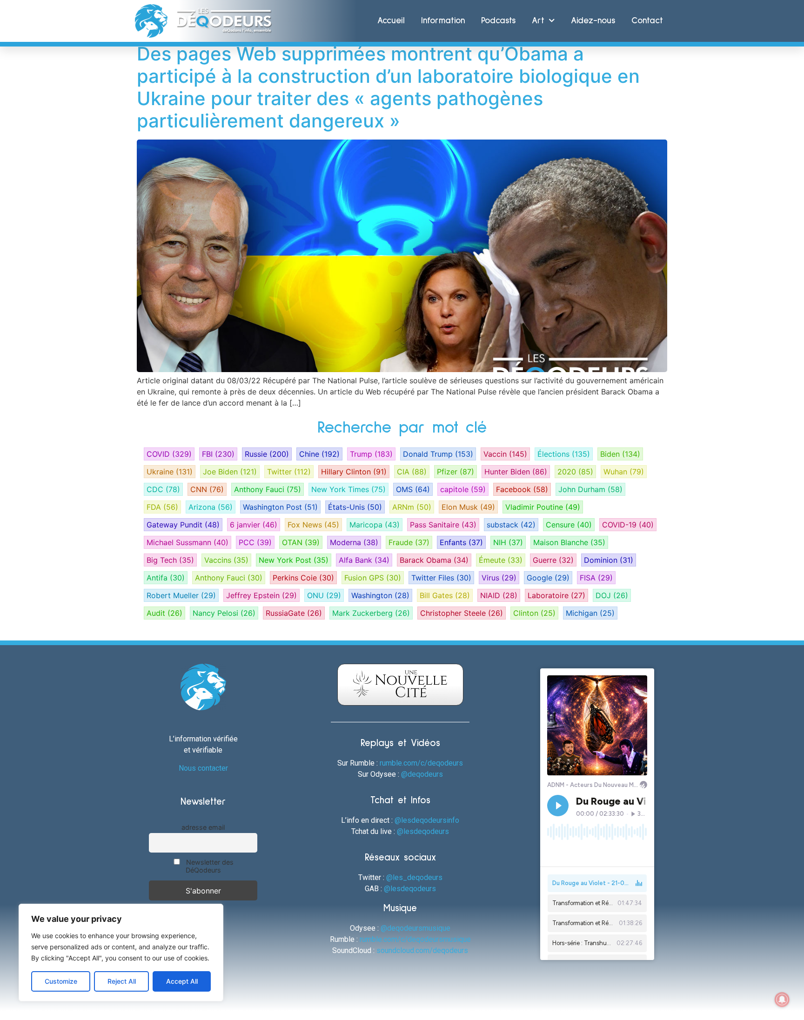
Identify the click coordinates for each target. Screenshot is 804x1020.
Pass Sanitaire (443, 524)
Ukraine (170, 471)
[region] (121, 952)
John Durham (590, 489)
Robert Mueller (181, 595)
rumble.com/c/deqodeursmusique (415, 939)
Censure (569, 524)
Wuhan (623, 471)
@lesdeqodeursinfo (427, 820)
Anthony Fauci (267, 489)
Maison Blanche (569, 542)
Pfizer (455, 471)
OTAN (301, 542)
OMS (413, 489)
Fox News (313, 524)
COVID (169, 454)
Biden (620, 454)
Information (443, 20)
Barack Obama (434, 560)
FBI (218, 454)
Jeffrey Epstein (261, 595)
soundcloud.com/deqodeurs (422, 950)
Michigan (590, 613)
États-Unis (355, 507)
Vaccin (505, 454)
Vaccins (226, 560)
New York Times (348, 489)
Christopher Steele (461, 613)
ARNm (411, 507)
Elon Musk (468, 507)
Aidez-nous (593, 20)
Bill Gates (445, 595)
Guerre (553, 560)
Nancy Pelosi (224, 613)
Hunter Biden (515, 471)
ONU (324, 595)
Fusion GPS (372, 577)
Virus (499, 577)
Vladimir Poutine (542, 507)
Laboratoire (556, 595)
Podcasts (498, 20)
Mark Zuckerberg (371, 613)
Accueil (391, 20)
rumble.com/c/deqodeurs (421, 763)
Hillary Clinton (354, 471)
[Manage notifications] (782, 999)
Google (548, 577)
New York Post (293, 560)
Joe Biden (230, 471)
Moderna (354, 542)
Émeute (501, 560)
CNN (207, 489)
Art (538, 20)
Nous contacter (203, 768)
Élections (563, 454)
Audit (164, 613)
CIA (412, 471)
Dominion (608, 560)
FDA (162, 507)
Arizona (210, 507)
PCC (255, 542)
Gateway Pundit (183, 524)
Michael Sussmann (187, 542)
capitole (463, 489)
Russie (267, 454)
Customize (61, 981)
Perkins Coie (303, 577)
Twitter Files (441, 577)
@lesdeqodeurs (423, 831)
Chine (319, 454)
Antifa (166, 577)
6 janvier (253, 524)
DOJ (612, 595)
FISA (596, 577)
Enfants (461, 542)
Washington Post (280, 507)
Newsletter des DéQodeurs (209, 866)
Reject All (121, 981)
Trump (371, 454)
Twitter (289, 471)
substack (511, 524)
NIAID (498, 595)
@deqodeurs (422, 774)
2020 (575, 471)
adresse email (203, 827)
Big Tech (170, 560)
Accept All (182, 981)
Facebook (522, 489)
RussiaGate (294, 613)
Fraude (409, 542)
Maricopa (374, 524)
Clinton (534, 613)
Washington (380, 595)
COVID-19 (628, 524)
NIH (508, 542)
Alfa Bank (364, 560)
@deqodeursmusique (415, 928)
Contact (647, 20)
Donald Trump (438, 454)
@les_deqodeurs (414, 877)
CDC (163, 489)
